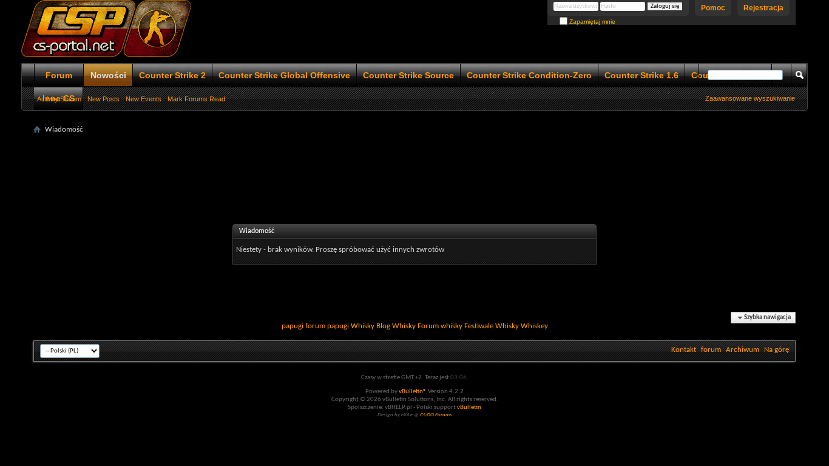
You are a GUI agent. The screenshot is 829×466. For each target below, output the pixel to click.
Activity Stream (59, 99)
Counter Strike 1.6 (641, 75)
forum (711, 350)
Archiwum (742, 350)
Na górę (776, 350)
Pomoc (713, 8)
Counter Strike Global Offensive (284, 75)
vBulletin (469, 407)
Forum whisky (440, 326)
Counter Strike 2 (172, 75)
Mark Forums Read (196, 99)
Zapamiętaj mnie (591, 21)
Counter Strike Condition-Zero (529, 75)
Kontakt (683, 350)
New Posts (103, 99)
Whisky (362, 326)
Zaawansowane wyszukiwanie (750, 98)
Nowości (108, 75)
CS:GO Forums (436, 414)
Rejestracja (763, 8)
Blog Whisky (396, 326)
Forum (59, 75)
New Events (143, 99)
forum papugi (327, 326)
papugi (292, 326)
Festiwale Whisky (491, 326)
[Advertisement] (414, 165)
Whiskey (534, 326)
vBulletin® (413, 391)
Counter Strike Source (408, 75)
